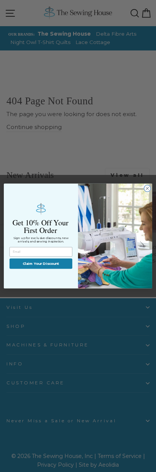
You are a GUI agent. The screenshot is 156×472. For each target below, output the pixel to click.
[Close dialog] (147, 188)
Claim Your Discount (41, 263)
